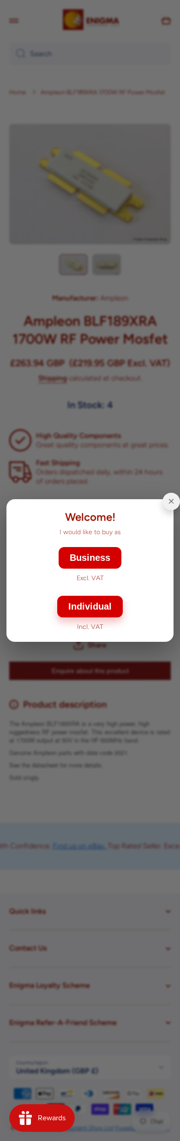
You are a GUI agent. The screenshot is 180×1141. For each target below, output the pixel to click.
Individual (90, 606)
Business (90, 558)
